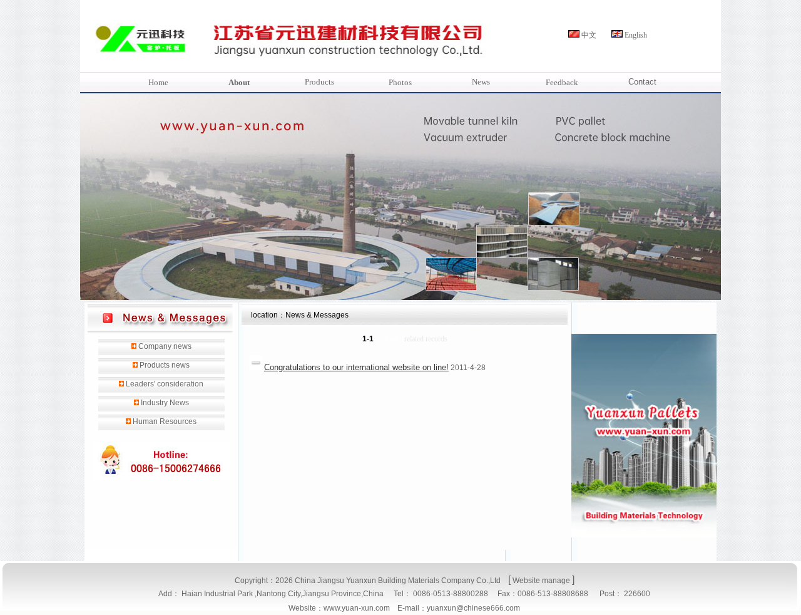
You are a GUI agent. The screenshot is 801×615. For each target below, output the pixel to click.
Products (319, 81)
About (239, 82)
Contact (642, 81)
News (481, 81)
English (636, 35)
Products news (165, 365)
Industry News (165, 402)
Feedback (562, 82)
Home (158, 82)
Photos (400, 82)
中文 (588, 35)
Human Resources (164, 421)
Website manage (541, 580)
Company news (164, 346)
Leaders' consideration (164, 384)
